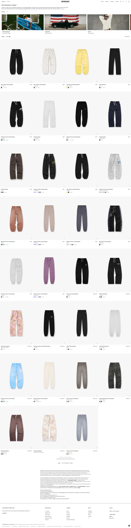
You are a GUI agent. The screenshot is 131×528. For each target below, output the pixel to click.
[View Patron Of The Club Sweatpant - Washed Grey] (67, 401)
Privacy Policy (14, 526)
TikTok (89, 514)
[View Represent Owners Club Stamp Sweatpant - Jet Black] (34, 349)
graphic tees (72, 486)
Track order (47, 514)
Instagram (90, 511)
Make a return (48, 516)
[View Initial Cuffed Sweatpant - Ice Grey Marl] (67, 349)
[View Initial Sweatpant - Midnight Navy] (99, 139)
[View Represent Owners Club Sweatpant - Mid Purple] (34, 192)
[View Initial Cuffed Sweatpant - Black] (68, 349)
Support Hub (47, 512)
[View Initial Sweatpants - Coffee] (1, 192)
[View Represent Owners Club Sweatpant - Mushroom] (35, 192)
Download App (112, 514)
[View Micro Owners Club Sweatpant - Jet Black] (1, 87)
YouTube (90, 516)
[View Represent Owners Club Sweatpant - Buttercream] (69, 139)
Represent (4, 1)
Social (89, 507)
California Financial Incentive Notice (54, 526)
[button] (123, 1)
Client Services (48, 507)
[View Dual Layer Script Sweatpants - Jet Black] (67, 296)
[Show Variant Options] (31, 81)
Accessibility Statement (68, 526)
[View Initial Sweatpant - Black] (99, 87)
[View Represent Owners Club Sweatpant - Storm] (38, 192)
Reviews (68, 514)
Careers (68, 512)
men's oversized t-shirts (64, 486)
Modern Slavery (77, 526)
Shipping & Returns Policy (24, 526)
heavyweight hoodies (72, 480)
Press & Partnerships (71, 519)
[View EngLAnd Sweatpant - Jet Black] (101, 296)
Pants (7, 11)
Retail (102, 1)
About (68, 511)
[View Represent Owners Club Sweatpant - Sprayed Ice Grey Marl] (37, 192)
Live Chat (47, 511)
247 (8, 1)
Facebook (90, 512)
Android (112, 518)
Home (59, 463)
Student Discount (48, 518)
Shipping (68, 516)
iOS (111, 516)
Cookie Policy (33, 526)
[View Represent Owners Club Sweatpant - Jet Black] (1, 139)
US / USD (117, 1)
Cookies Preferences (41, 526)
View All (3, 11)
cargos (79, 487)
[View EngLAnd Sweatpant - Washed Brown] (99, 296)
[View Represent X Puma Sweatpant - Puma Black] (99, 244)
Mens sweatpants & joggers (67, 463)
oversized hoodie (81, 486)
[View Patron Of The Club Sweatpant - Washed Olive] (68, 401)
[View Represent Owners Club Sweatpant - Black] (67, 139)
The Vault (107, 1)
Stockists (47, 519)
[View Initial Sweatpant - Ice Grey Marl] (101, 87)
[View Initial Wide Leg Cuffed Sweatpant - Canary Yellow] (67, 87)
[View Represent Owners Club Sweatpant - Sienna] (2, 139)
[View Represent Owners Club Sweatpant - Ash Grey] (68, 139)
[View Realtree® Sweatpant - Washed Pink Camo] (1, 349)
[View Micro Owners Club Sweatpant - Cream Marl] (2, 87)
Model (7, 36)
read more (62, 8)
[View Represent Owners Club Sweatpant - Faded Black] (39, 192)
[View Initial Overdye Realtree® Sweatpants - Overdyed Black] (2, 192)
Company (68, 507)
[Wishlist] (120, 1)
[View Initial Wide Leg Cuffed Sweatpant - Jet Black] (68, 87)
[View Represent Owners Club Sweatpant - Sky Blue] (4, 139)
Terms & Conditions (6, 526)
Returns (68, 518)
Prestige (111, 1)
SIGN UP (5, 513)
